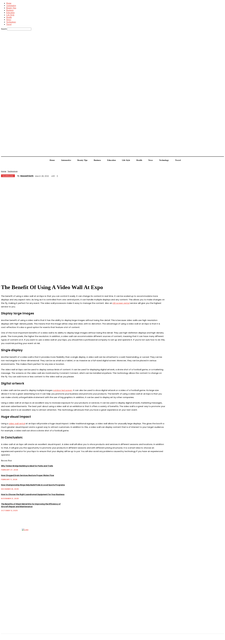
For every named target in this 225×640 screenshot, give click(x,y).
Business (10, 10)
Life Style (10, 15)
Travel (8, 24)
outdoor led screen (62, 390)
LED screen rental (121, 303)
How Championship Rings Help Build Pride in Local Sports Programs (33, 485)
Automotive (11, 5)
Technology (11, 22)
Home (8, 3)
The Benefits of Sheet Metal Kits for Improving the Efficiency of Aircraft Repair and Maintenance (31, 505)
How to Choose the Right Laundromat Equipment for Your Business (32, 494)
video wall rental (17, 423)
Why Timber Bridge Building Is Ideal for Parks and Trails (27, 466)
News (8, 20)
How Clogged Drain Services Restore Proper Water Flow (27, 475)
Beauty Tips (11, 8)
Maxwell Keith (26, 176)
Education (10, 12)
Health (9, 17)
